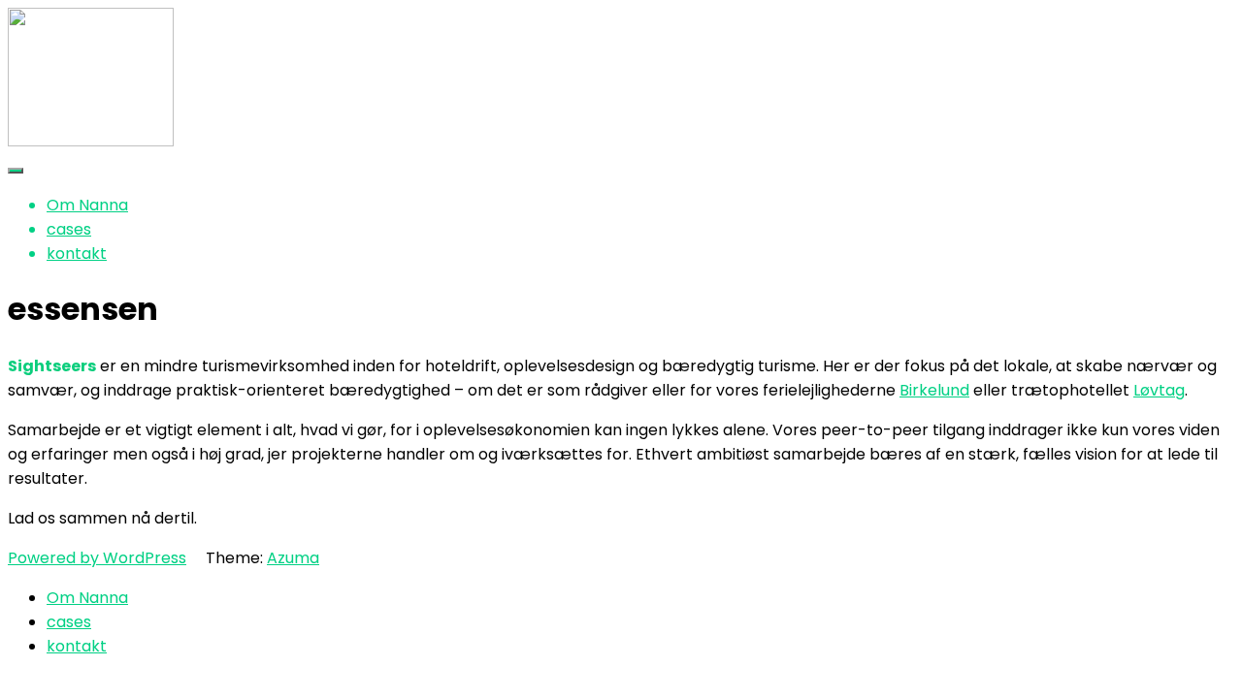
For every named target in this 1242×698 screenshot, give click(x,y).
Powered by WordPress (97, 558)
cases (69, 229)
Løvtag (1159, 390)
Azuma (293, 558)
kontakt (77, 253)
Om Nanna (87, 205)
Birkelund (934, 390)
